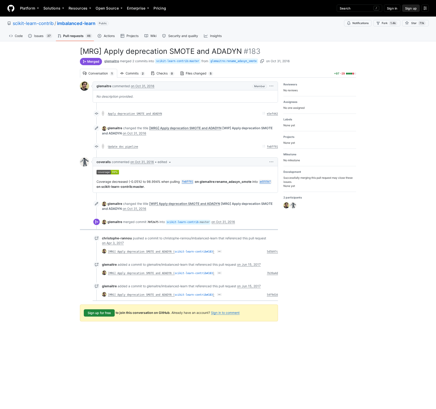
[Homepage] (11, 8)
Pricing (160, 8)
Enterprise (136, 8)
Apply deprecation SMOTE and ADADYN (135, 113)
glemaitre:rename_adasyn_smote (234, 61)
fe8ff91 (272, 146)
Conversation (102, 73)
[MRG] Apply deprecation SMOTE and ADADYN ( (141, 251)
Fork (389, 23)
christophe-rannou (117, 238)
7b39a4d (272, 273)
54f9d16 (272, 294)
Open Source (107, 8)
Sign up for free (99, 313)
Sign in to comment (225, 313)
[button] (271, 86)
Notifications (360, 23)
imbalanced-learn (76, 23)
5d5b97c (272, 251)
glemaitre (111, 61)
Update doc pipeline (123, 146)
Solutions (51, 8)
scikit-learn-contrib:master (177, 61)
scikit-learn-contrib (33, 23)
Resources (78, 8)
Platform (27, 8)
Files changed (201, 73)
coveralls (104, 162)
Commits (137, 73)
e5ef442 (272, 113)
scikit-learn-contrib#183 (194, 251)
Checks (166, 73)
